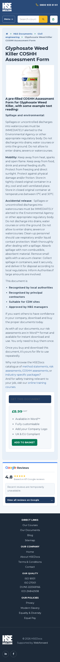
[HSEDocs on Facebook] (13, 654)
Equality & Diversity (30, 612)
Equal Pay (30, 618)
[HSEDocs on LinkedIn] (5, 654)
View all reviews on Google (30, 500)
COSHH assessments (35, 370)
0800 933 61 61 (49, 5)
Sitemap (30, 540)
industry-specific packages (22, 374)
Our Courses (30, 525)
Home (30, 551)
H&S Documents (22, 33)
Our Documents (30, 530)
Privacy (30, 602)
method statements (35, 366)
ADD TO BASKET (24, 442)
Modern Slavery (30, 608)
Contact (30, 566)
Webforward (41, 642)
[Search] (43, 19)
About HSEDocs (30, 556)
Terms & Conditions (30, 562)
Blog (30, 535)
